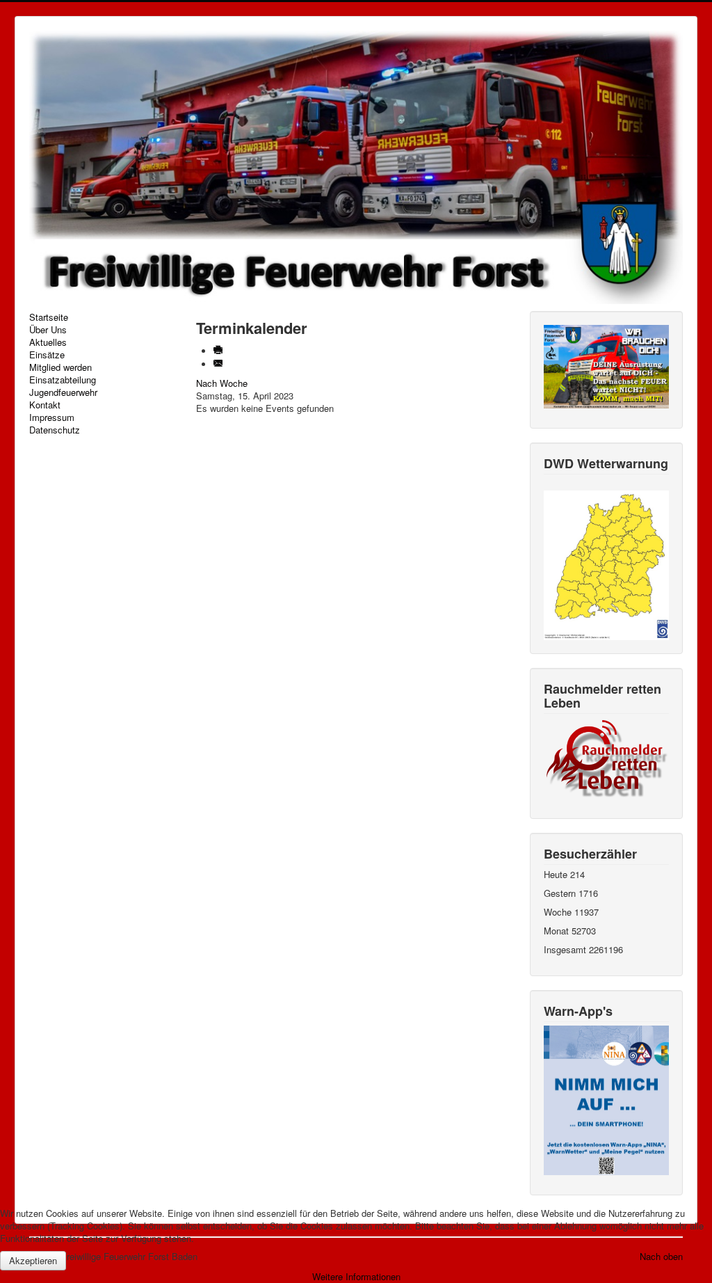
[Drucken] (219, 351)
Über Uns (48, 330)
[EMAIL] (219, 364)
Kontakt (44, 405)
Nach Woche (222, 383)
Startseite (48, 317)
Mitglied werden (60, 367)
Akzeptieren (33, 1260)
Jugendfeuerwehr (63, 392)
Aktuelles (48, 342)
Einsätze (47, 355)
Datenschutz (54, 430)
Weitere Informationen (356, 1276)
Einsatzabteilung (62, 380)
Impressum (51, 417)
